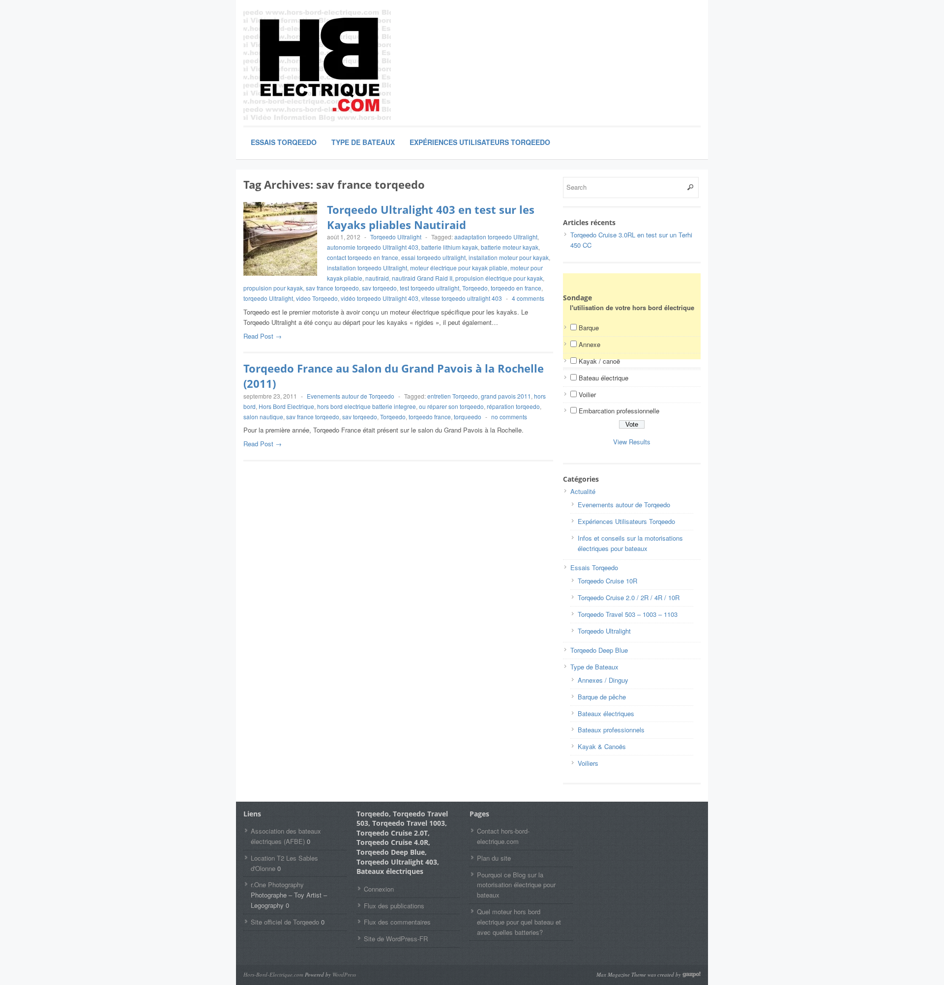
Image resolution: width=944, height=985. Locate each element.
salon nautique (263, 416)
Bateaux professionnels (611, 729)
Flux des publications (394, 905)
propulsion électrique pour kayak (499, 278)
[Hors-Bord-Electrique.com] (317, 66)
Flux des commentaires (397, 922)
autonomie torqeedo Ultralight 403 (372, 247)
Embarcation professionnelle (619, 410)
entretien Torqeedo (452, 396)
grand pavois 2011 (506, 396)
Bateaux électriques (606, 713)
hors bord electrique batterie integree (366, 406)
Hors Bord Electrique (286, 406)
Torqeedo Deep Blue (599, 650)
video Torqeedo (317, 298)
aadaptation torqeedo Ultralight (495, 236)
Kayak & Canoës (602, 746)
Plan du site (494, 858)
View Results (631, 441)
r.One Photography (277, 884)
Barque (589, 327)
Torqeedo (475, 288)
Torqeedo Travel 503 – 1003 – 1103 (628, 614)
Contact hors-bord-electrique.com (503, 836)
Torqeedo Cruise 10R (607, 580)
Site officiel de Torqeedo (285, 922)
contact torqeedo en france (362, 257)
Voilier (587, 394)
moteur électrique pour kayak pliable (458, 267)
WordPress (344, 974)
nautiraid (377, 278)
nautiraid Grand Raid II (422, 278)
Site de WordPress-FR (396, 938)
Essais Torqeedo (284, 142)
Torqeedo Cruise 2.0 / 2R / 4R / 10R (628, 597)
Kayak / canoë (599, 361)
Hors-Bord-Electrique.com (273, 974)
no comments (509, 416)
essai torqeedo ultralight (433, 257)
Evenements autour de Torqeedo (350, 396)
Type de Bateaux (363, 142)
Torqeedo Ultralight (395, 236)
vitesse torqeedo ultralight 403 (461, 298)
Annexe (589, 344)
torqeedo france (430, 416)
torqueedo (467, 416)
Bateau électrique (603, 377)
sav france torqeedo (332, 288)
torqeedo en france (516, 288)
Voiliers (588, 763)
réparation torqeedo (513, 406)
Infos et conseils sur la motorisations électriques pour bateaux (630, 543)
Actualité (582, 491)
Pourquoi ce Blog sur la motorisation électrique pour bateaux (516, 885)
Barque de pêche (602, 696)
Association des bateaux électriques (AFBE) (286, 836)
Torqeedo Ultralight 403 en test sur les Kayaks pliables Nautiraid (430, 217)
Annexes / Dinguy (603, 680)
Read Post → (262, 336)
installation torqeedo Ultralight (367, 267)
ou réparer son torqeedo (451, 406)
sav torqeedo (379, 288)
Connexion (379, 889)
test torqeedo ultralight (429, 288)
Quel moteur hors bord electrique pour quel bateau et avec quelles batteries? (519, 922)
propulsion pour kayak (273, 288)
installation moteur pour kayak (509, 257)
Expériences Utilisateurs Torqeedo (480, 142)
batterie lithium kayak (449, 247)
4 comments (528, 298)
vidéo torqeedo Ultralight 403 (379, 298)
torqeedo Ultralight (268, 298)
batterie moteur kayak (509, 247)
